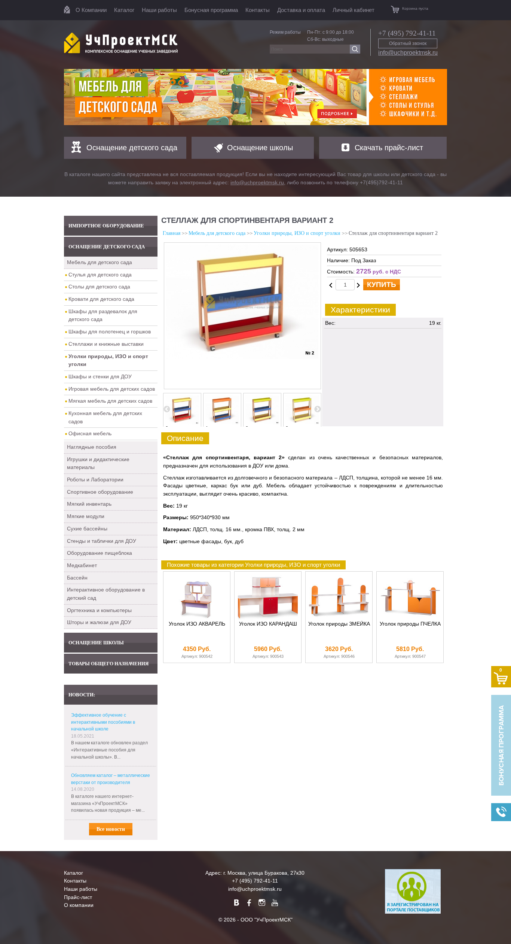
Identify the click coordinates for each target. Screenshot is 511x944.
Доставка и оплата (301, 10)
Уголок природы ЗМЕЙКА (339, 624)
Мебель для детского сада (99, 262)
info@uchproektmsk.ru (408, 52)
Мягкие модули (85, 516)
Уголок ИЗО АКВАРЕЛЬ (197, 624)
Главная (171, 233)
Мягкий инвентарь (89, 504)
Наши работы (159, 10)
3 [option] (286, 428)
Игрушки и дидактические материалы (98, 463)
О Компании (91, 10)
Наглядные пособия (91, 447)
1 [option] (206, 428)
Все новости (111, 829)
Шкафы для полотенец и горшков (109, 332)
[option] (255, 97)
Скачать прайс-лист (389, 147)
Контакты (257, 10)
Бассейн (77, 578)
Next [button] (317, 409)
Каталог (124, 10)
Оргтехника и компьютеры (99, 610)
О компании (79, 905)
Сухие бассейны (87, 529)
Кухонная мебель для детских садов (105, 417)
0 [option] (166, 428)
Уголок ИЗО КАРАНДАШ (268, 624)
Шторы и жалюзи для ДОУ (99, 622)
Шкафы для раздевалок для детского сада (102, 315)
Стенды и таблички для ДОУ (101, 541)
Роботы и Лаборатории (95, 479)
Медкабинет (82, 565)
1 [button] (250, 121)
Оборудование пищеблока (99, 553)
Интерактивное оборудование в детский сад (106, 594)
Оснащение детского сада (131, 147)
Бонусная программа (211, 10)
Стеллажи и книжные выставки (106, 344)
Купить (381, 284)
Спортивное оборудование (100, 492)
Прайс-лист (78, 897)
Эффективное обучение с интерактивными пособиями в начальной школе (103, 722)
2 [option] (246, 428)
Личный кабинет (353, 10)
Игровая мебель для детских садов (111, 389)
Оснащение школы (260, 147)
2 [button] (261, 121)
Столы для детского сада (99, 287)
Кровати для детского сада (101, 299)
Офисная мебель (89, 433)
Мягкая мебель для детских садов (110, 401)
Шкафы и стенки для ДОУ (100, 376)
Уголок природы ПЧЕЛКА (410, 624)
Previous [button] (167, 409)
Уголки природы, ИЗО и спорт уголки (297, 233)
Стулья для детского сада (100, 275)
